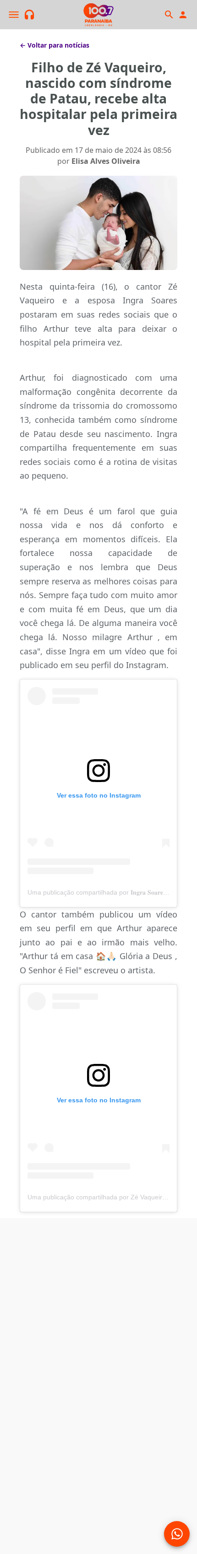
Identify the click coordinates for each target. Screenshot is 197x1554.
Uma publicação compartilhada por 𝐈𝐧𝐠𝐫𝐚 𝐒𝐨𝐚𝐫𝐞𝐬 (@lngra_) (112, 892)
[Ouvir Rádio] (29, 15)
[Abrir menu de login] (183, 15)
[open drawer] (14, 15)
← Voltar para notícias (54, 45)
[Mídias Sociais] (177, 1534)
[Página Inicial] (98, 14)
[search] (169, 15)
